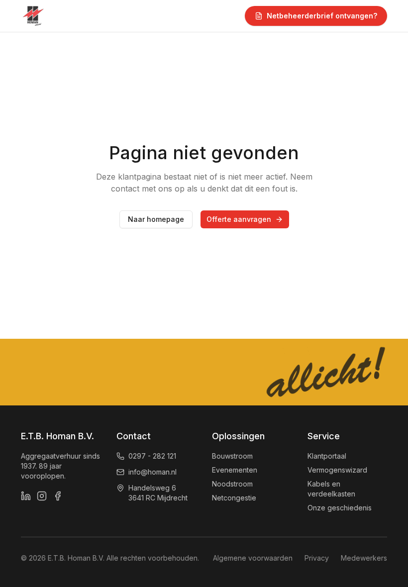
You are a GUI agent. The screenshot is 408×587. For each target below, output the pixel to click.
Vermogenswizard (337, 470)
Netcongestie (234, 497)
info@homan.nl (152, 472)
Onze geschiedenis (339, 507)
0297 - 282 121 (152, 456)
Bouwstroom (232, 456)
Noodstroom (232, 484)
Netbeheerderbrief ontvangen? (322, 15)
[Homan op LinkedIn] (26, 496)
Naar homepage (156, 219)
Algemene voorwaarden (253, 558)
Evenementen (234, 470)
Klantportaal (326, 456)
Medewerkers (364, 558)
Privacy (317, 558)
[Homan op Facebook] (58, 496)
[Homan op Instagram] (42, 496)
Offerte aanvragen (238, 219)
